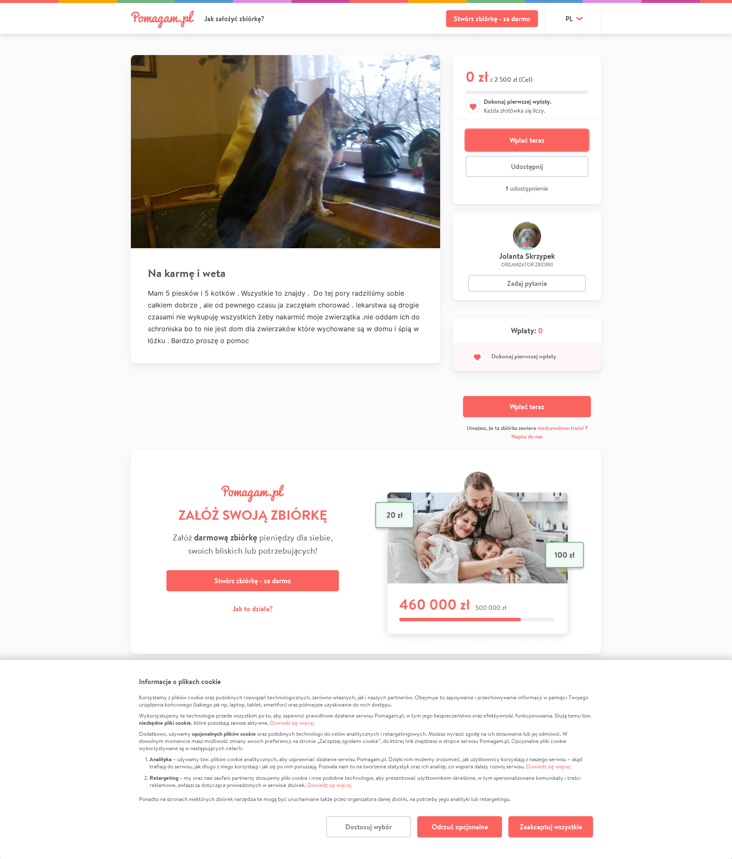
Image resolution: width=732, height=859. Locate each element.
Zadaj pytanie (527, 283)
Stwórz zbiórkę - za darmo (492, 18)
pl (569, 18)
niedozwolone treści (560, 428)
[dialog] (366, 759)
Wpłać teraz (527, 140)
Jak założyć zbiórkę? (234, 18)
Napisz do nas (527, 436)
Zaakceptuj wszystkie (551, 826)
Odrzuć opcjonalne (460, 826)
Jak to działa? (253, 608)
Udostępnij (527, 166)
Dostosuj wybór (368, 826)
